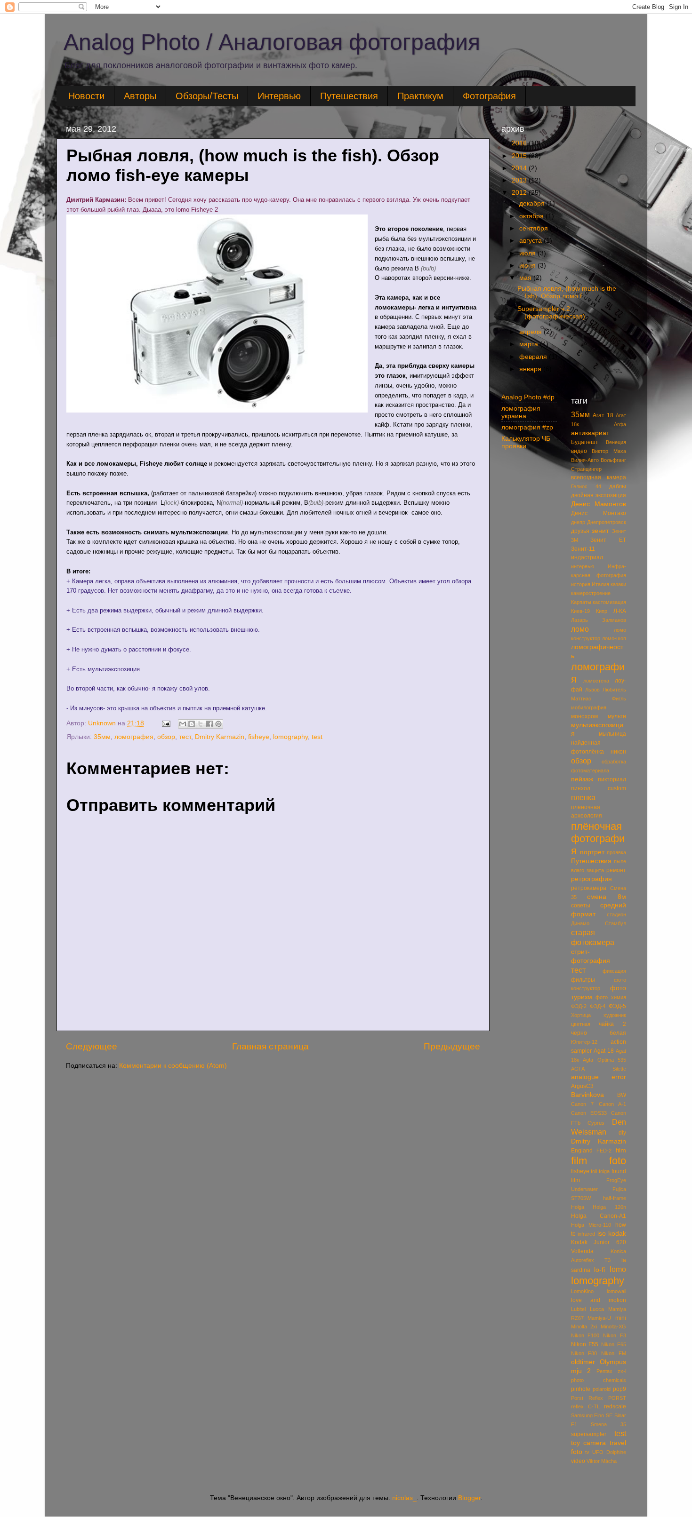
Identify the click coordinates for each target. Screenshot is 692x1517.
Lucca (597, 1309)
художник (614, 1015)
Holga (577, 1207)
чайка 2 (612, 1024)
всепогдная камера (599, 477)
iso (601, 1233)
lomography (290, 736)
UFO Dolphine (609, 1452)
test (317, 736)
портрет (592, 852)
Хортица (581, 1015)
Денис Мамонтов (599, 504)
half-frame (614, 1198)
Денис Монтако (599, 513)
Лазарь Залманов (599, 620)
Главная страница (270, 1046)
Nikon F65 (613, 1344)
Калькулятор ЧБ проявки (525, 442)
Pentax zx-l (611, 1371)
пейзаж (582, 779)
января (531, 369)
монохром (584, 716)
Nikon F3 (614, 1335)
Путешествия (349, 96)
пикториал (612, 779)
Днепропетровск (606, 522)
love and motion (599, 1300)
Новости (86, 96)
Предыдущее (452, 1046)
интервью (582, 566)
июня (528, 265)
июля (528, 253)
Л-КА (619, 611)
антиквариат (590, 433)
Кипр (601, 611)
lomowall (616, 1291)
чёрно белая (599, 1033)
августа (531, 240)
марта (529, 344)
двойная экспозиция (599, 495)
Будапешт (584, 442)
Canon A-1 (613, 1104)
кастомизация (609, 602)
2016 (520, 143)
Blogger (469, 1497)
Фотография (489, 96)
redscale (615, 1406)
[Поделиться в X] (200, 724)
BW (621, 1095)
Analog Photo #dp (528, 397)
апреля (531, 331)
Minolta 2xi (584, 1326)
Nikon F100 (585, 1335)
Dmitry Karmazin (219, 736)
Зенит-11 (583, 549)
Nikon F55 (585, 1344)
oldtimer (583, 1362)
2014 (520, 168)
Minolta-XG (613, 1326)
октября (532, 216)
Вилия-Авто (585, 460)
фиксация (614, 971)
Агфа (620, 424)
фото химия (610, 997)
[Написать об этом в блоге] (191, 724)
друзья (580, 531)
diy (622, 1132)
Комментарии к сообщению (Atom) (173, 1065)
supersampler (588, 1434)
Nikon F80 (584, 1353)
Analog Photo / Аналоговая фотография (272, 42)
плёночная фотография (598, 838)
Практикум (420, 96)
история (580, 584)
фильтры (583, 980)
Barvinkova (587, 1094)
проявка (616, 852)
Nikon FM (613, 1353)
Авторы (140, 96)
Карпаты (581, 602)
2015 (520, 155)
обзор (166, 736)
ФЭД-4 (597, 1006)
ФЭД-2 (579, 1006)
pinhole (580, 1389)
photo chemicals (599, 1380)
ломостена (596, 680)
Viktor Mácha (602, 1461)
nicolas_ (404, 1497)
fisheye (258, 736)
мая (526, 277)
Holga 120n (609, 1207)
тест (185, 736)
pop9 (619, 1389)
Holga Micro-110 (591, 1225)
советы (580, 905)
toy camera (588, 1442)
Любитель (614, 689)
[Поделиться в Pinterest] (218, 724)
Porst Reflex (587, 1398)
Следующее (91, 1046)
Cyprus (595, 1123)
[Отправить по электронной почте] (182, 724)
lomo (618, 1269)
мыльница (612, 734)
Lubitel (578, 1309)
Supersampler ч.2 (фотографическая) (551, 312)
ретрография (591, 878)
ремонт (616, 870)
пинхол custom (599, 788)
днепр (578, 522)
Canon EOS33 (589, 1113)
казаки (618, 584)
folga (604, 1171)
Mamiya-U (599, 1318)
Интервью (279, 96)
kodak (617, 1233)
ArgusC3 (582, 1086)
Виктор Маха (609, 451)
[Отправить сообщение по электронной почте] (165, 723)
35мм (102, 736)
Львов (592, 689)
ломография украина (520, 412)
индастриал (587, 557)
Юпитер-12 (584, 1042)
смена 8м (606, 896)
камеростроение (591, 593)
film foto (599, 1161)
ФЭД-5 (617, 1006)
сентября (534, 228)
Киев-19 (580, 611)
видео (579, 451)
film (621, 1150)
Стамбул (615, 923)
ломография (133, 736)
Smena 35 (608, 1424)
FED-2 (604, 1150)
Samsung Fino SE (592, 1415)
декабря (533, 203)
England (582, 1150)
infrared (586, 1234)
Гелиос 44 (586, 486)
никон (618, 751)
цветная (580, 1024)
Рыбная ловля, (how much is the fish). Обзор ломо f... (566, 292)
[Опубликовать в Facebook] (209, 724)
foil (594, 1171)
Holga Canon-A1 (599, 1216)
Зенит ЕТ (608, 540)
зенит (600, 530)
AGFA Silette (599, 1069)
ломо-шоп (614, 638)
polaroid (602, 1389)
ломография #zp (527, 427)
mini (620, 1318)
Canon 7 (582, 1104)
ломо (580, 629)
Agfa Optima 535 (604, 1060)
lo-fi (599, 1269)
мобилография (588, 707)
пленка (583, 797)
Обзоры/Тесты (207, 96)
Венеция (616, 442)
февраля (534, 356)
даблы (617, 486)
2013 (520, 180)
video (578, 1461)
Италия (600, 584)
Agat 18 (604, 1051)
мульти (617, 716)
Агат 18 (603, 415)
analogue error (599, 1076)
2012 (520, 192)
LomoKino (582, 1291)
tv (587, 1452)
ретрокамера (588, 888)
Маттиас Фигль (599, 698)
